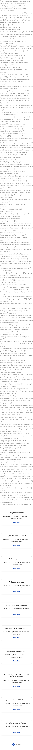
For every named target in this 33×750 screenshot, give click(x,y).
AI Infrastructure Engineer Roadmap (16, 651)
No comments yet (16, 518)
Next (19, 745)
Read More (16, 522)
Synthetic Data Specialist (16, 536)
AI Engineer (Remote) (17, 513)
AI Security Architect (16, 559)
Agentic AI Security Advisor (16, 723)
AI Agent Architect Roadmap (16, 605)
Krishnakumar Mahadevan (21, 516)
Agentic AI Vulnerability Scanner (16, 700)
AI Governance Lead (16, 582)
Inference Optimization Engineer (16, 628)
